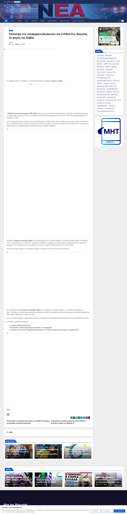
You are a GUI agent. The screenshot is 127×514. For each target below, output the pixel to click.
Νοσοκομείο (101, 91)
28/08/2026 (40, 484)
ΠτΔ (119, 100)
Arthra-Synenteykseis (11, 475)
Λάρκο (113, 83)
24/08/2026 (40, 456)
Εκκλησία (109, 69)
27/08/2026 (10, 456)
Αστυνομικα (101, 61)
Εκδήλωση (100, 69)
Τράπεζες (100, 108)
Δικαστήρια (100, 66)
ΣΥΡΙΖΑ (23, 44)
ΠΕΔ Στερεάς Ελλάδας (103, 94)
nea (11, 42)
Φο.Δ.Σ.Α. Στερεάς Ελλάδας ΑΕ (105, 111)
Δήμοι (18, 44)
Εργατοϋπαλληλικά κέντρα (104, 80)
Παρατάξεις (114, 94)
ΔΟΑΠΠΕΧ (107, 63)
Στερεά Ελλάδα (52, 21)
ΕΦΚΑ (113, 66)
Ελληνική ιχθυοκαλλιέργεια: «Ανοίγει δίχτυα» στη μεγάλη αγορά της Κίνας (18, 451)
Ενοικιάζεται (109, 75)
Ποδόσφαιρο (111, 97)
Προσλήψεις (100, 100)
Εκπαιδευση (100, 75)
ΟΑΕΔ (109, 91)
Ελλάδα (19, 21)
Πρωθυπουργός (111, 100)
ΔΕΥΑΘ (99, 63)
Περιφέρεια (101, 97)
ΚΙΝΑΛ (99, 83)
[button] (119, 20)
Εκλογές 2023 (101, 72)
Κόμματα (106, 83)
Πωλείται (100, 103)
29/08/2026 (10, 484)
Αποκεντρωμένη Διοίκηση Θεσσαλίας (106, 58)
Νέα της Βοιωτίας (16, 504)
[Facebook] (8, 413)
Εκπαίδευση (111, 72)
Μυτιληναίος (101, 89)
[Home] (6, 21)
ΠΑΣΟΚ (116, 91)
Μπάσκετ (112, 86)
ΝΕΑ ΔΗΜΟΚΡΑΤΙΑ (112, 89)
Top (12, 447)
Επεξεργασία (95, 511)
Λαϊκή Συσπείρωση (102, 86)
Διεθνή (42, 21)
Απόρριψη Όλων (107, 511)
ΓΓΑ (118, 61)
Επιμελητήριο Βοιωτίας (103, 77)
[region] (63, 509)
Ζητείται (116, 80)
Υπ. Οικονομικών (109, 108)
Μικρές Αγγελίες (64, 21)
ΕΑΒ (108, 66)
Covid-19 (100, 55)
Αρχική (12, 21)
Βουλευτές (111, 61)
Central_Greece (39, 447)
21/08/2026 (69, 456)
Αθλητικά (34, 21)
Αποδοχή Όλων (119, 511)
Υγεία (26, 21)
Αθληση (108, 55)
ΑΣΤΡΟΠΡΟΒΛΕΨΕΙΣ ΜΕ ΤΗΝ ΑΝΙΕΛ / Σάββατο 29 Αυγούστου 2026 (18, 479)
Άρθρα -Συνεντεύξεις (78, 21)
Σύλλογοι (111, 105)
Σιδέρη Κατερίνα (102, 105)
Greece (10, 30)
